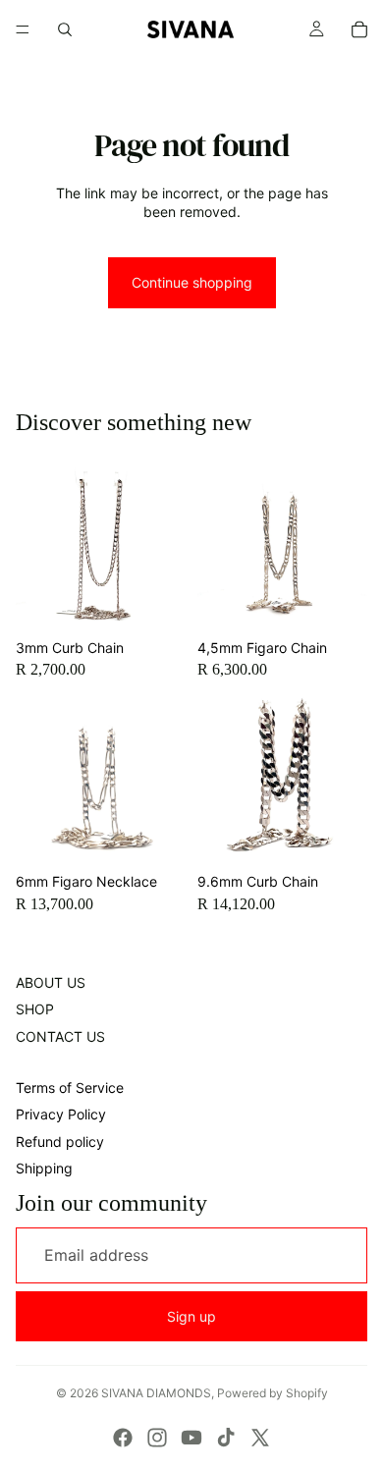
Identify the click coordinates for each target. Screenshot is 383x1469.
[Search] (64, 29)
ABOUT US (50, 982)
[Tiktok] (226, 1437)
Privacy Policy (61, 1114)
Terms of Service (70, 1087)
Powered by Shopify (272, 1393)
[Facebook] (123, 1437)
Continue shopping (192, 282)
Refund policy (60, 1141)
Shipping (44, 1168)
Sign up (191, 1316)
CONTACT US (60, 1036)
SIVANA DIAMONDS (156, 1393)
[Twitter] (260, 1437)
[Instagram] (157, 1437)
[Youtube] (191, 1437)
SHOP (35, 1009)
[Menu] (22, 29)
